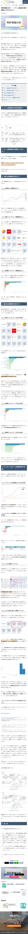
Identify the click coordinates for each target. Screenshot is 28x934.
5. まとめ (5, 100)
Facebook (8, 874)
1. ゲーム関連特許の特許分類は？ (10, 88)
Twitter (18, 874)
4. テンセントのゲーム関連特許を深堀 (11, 97)
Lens (6, 73)
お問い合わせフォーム (14, 925)
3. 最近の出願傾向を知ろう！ (9, 95)
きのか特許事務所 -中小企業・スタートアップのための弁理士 (15, 932)
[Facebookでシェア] (11, 863)
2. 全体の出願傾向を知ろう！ (9, 92)
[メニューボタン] (2, 2)
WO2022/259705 (5, 713)
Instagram (14, 876)
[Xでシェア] (7, 863)
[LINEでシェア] (16, 863)
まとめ (5, 79)
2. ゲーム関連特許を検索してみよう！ (11, 90)
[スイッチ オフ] (21, 2)
